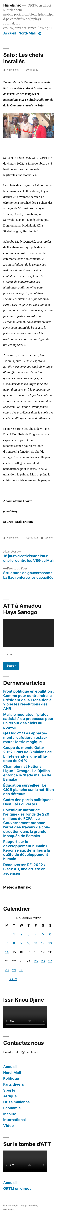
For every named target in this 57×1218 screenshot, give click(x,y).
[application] (28, 633)
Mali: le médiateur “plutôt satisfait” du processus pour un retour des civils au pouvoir (28, 720)
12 (43, 943)
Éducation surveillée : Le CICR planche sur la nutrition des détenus (28, 789)
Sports (9, 1090)
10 (28, 943)
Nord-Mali (27, 33)
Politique (11, 1078)
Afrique (10, 1096)
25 (36, 961)
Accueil (9, 33)
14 (7, 952)
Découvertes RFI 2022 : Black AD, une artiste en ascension (24, 869)
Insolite (9, 1114)
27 (50, 961)
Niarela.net (12, 5)
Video (8, 1125)
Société (48, 537)
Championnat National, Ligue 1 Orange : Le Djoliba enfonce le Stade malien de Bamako (27, 772)
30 (21, 970)
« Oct (13, 979)
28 (7, 970)
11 (35, 943)
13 (50, 943)
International (14, 1119)
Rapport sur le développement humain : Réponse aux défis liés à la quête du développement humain (26, 850)
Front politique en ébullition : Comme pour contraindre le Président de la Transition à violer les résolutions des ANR (28, 700)
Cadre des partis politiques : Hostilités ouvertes (28, 802)
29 (14, 970)
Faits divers (13, 1084)
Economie (12, 1108)
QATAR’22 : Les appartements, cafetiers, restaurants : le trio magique (25, 737)
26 (43, 961)
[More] (40, 33)
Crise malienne (16, 1102)
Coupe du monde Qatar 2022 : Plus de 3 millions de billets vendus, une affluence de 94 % (27, 754)
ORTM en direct (17, 1188)
